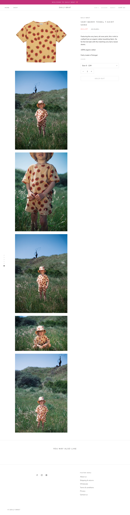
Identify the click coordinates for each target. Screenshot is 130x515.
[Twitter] (89, 58)
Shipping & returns (87, 480)
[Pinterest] (92, 58)
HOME (7, 7)
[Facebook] (87, 58)
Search (112, 7)
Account (104, 7)
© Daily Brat (14, 510)
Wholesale (84, 484)
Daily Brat (85, 17)
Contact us (84, 495)
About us (83, 477)
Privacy (82, 491)
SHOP (15, 7)
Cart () (121, 7)
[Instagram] (42, 475)
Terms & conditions (87, 487)
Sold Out (100, 78)
